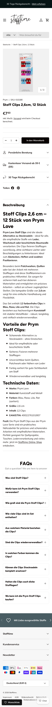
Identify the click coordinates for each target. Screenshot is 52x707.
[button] (47, 20)
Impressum (7, 697)
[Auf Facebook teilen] (12, 188)
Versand (17, 118)
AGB (16, 697)
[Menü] (4, 20)
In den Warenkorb (35, 140)
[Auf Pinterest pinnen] (18, 188)
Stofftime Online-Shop (30, 442)
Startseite (7, 44)
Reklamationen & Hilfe (32, 700)
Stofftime (13, 692)
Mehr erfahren (38, 4)
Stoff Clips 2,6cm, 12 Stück (23, 44)
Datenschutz (41, 697)
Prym (5, 99)
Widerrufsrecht (27, 697)
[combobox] (26, 35)
